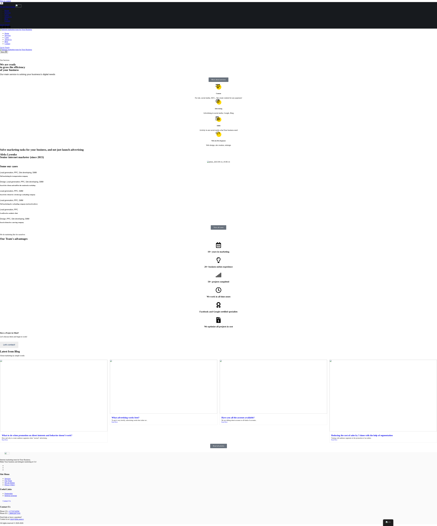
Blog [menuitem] (6, 19)
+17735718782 (13, 511)
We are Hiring (10, 483)
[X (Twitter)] (4, 27)
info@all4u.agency (17, 519)
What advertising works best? (125, 417)
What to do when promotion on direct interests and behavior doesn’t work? (37, 435)
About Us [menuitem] (8, 17)
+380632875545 (14, 513)
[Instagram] (6, 27)
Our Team (8, 481)
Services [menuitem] (8, 13)
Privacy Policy (10, 485)
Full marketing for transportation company (14, 176)
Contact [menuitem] (7, 21)
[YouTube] (9, 27)
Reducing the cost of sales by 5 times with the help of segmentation (362, 435)
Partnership (9, 494)
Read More (5, 440)
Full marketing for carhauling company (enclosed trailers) (18, 204)
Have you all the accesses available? (238, 417)
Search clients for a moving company (12, 222)
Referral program (11, 496)
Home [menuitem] (7, 11)
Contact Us (7, 501)
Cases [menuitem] (7, 15)
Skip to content (5, 1)
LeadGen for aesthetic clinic (9, 213)
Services (8, 479)
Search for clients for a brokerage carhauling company (17, 194)
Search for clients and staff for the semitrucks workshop (17, 185)
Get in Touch (4, 25)
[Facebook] (1, 27)
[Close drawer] (1, 3)
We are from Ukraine (7, 7)
